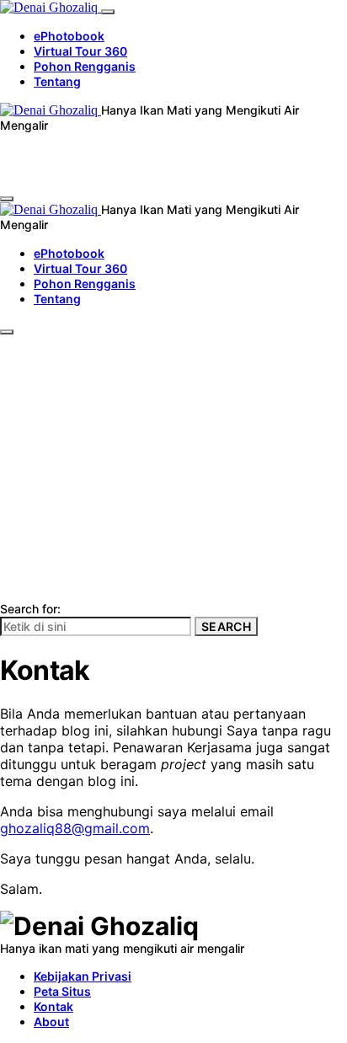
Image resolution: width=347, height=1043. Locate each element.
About (51, 1021)
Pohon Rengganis (85, 66)
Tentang (57, 81)
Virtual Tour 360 (80, 51)
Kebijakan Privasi (82, 976)
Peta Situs (62, 991)
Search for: (30, 609)
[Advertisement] (173, 419)
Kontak (53, 1006)
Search (226, 626)
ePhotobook (69, 36)
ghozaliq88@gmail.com (75, 828)
